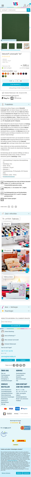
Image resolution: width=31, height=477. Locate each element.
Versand (27, 68)
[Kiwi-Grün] (6, 76)
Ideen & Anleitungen (21, 379)
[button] (2, 27)
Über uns (3, 373)
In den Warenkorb (14, 84)
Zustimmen (26, 473)
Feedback (23, 360)
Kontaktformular (8, 360)
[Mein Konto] (25, 5)
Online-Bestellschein (6, 389)
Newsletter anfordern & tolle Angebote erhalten (15, 318)
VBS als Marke (4, 377)
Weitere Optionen (6, 473)
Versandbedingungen (6, 391)
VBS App (3, 404)
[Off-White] (16, 74)
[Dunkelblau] (23, 74)
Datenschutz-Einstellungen (7, 397)
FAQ (17, 380)
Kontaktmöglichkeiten (21, 397)
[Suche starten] (28, 10)
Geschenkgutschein (21, 373)
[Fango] (18, 74)
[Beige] (11, 74)
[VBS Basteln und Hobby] (15, 4)
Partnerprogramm (5, 375)
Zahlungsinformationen (6, 393)
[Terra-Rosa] (8, 74)
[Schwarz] (26, 74)
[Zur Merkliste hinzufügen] (28, 15)
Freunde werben (20, 375)
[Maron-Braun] (13, 74)
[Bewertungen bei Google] (15, 422)
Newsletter (18, 377)
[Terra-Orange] (3, 74)
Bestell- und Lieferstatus (22, 398)
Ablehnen (19, 473)
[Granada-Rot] (21, 74)
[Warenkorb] (28, 5)
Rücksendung (4, 398)
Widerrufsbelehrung (6, 395)
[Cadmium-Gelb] (6, 74)
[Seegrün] (3, 76)
